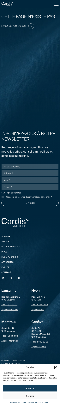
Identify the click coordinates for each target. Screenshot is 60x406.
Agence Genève (38, 346)
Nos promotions (10, 246)
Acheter (5, 236)
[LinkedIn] (3, 278)
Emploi (5, 267)
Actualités (7, 262)
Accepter (30, 388)
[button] (55, 367)
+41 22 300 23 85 (39, 342)
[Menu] (56, 4)
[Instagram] (11, 278)
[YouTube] (18, 278)
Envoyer (30, 203)
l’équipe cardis (9, 257)
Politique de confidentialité (37, 402)
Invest (5, 252)
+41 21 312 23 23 (9, 304)
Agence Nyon (37, 309)
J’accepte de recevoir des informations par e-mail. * (29, 197)
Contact (6, 272)
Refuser (30, 396)
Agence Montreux (9, 341)
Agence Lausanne (9, 309)
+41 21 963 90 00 (9, 336)
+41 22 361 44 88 (39, 304)
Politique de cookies (18, 402)
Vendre (5, 241)
